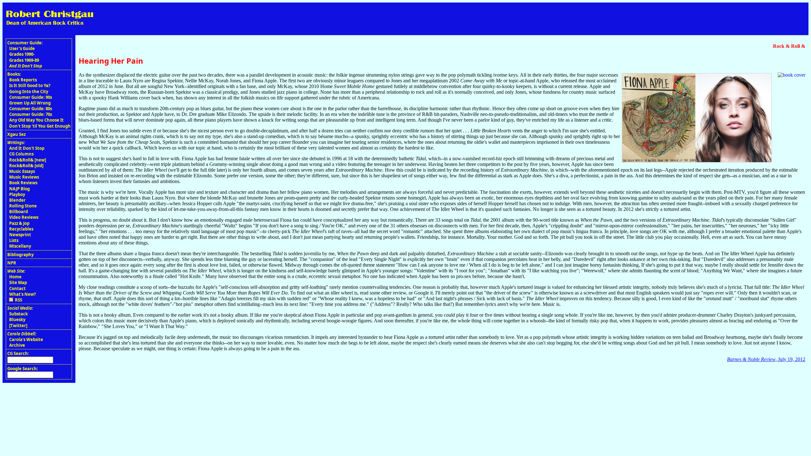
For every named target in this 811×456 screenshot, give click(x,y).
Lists (13, 240)
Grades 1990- (22, 54)
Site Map (18, 282)
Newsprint (20, 235)
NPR (11, 263)
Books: (14, 74)
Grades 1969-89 (24, 60)
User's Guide (22, 48)
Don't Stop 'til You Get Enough (40, 126)
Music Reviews (24, 177)
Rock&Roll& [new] (27, 160)
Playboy (17, 194)
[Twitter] (18, 325)
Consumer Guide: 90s (30, 97)
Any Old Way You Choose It (36, 120)
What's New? (22, 294)
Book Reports (23, 80)
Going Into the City (28, 91)
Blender (17, 200)
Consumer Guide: (25, 43)
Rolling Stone (23, 206)
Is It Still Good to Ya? (29, 85)
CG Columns (21, 154)
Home (15, 277)
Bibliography (20, 254)
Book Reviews (23, 183)
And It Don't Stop (26, 148)
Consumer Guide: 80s (30, 108)
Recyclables (21, 229)
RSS (17, 300)
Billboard (18, 211)
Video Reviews (23, 217)
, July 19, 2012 (766, 359)
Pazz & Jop (19, 223)
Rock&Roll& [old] (26, 165)
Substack (18, 314)
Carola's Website (26, 339)
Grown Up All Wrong (30, 103)
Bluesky (17, 319)
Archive (17, 345)
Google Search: (22, 368)
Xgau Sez (16, 134)
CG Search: (18, 353)
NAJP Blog (19, 189)
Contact (17, 288)
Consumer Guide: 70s (30, 114)
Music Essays (22, 171)
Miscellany (20, 246)
